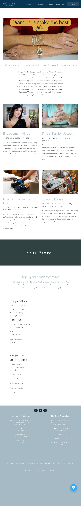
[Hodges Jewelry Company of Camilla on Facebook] (36, 410)
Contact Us (73, 4)
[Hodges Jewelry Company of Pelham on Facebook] (40, 410)
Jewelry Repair (52, 199)
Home (28, 4)
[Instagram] (45, 410)
